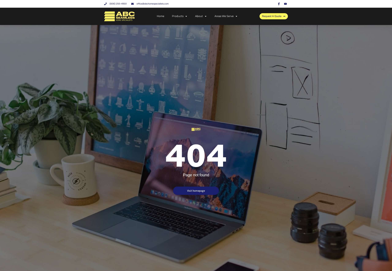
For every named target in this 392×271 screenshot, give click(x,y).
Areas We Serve (224, 16)
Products (177, 16)
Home (160, 16)
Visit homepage (196, 190)
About (199, 16)
